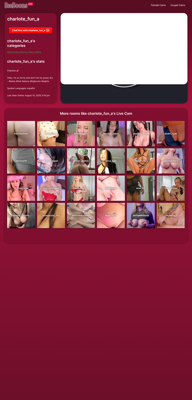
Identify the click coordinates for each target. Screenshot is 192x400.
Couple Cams (177, 5)
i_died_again (51, 160)
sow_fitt (140, 188)
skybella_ (170, 215)
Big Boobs (12, 52)
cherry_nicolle (21, 215)
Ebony (23, 52)
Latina (37, 52)
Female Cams (158, 5)
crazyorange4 (51, 188)
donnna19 (21, 160)
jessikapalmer (141, 133)
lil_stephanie (21, 188)
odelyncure (51, 133)
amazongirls (81, 133)
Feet (30, 52)
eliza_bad (111, 160)
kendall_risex (110, 133)
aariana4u (140, 160)
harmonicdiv (21, 133)
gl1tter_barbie (81, 160)
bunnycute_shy (51, 215)
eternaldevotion (81, 215)
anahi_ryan (171, 133)
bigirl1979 (111, 215)
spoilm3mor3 (170, 160)
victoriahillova (141, 215)
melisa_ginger (81, 188)
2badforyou (170, 188)
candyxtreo (110, 188)
